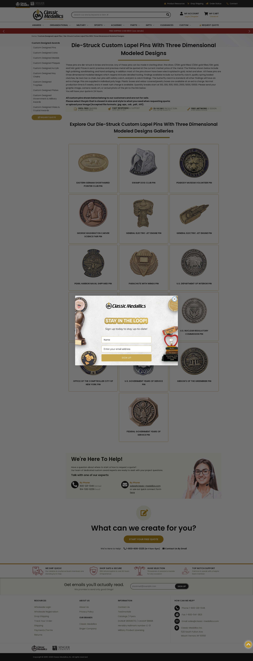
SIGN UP (126, 358)
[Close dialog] (174, 299)
